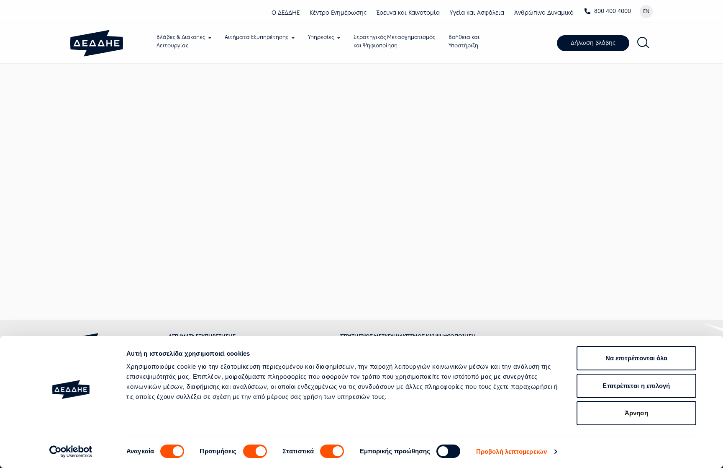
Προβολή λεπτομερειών (511, 451)
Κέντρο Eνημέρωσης (338, 12)
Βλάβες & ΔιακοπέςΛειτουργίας (180, 41)
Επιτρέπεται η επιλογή (636, 385)
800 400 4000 (612, 11)
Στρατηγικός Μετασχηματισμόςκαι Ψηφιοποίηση (394, 41)
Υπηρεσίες (321, 37)
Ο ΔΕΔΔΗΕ (286, 12)
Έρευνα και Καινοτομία (408, 12)
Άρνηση (637, 412)
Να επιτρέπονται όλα (636, 358)
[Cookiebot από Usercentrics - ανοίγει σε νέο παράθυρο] (71, 451)
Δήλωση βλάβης (593, 43)
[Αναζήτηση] (643, 43)
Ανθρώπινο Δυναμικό (544, 12)
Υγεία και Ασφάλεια (477, 12)
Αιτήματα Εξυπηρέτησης (256, 37)
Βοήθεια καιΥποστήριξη (464, 41)
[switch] (255, 451)
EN (646, 11)
